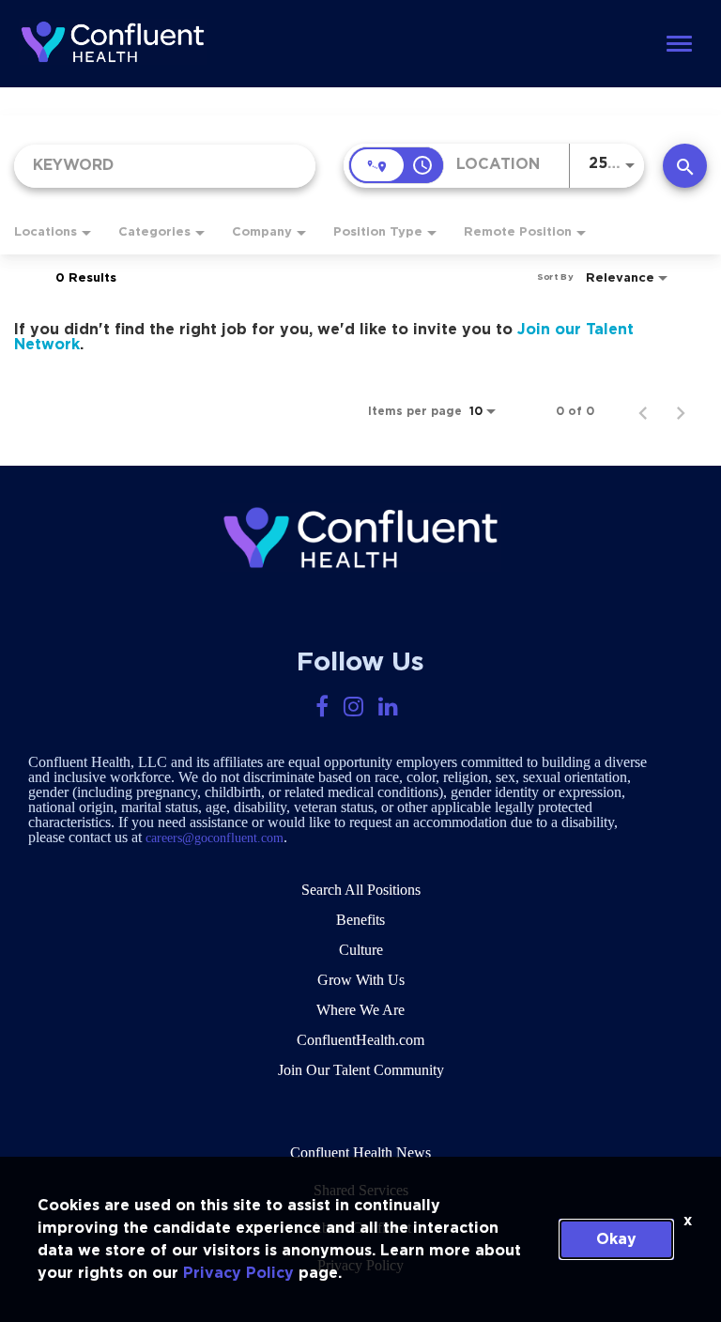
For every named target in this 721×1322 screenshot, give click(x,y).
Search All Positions (361, 890)
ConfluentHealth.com (360, 1040)
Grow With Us (361, 980)
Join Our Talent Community (361, 1070)
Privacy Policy (238, 1273)
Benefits (360, 920)
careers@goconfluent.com (215, 838)
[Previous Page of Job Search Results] (643, 411)
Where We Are (360, 1010)
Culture (361, 950)
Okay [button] (616, 1239)
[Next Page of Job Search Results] (680, 411)
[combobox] (165, 166)
